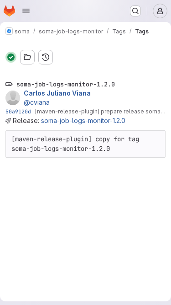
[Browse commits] (45, 57)
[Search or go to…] (135, 10)
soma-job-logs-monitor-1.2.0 (83, 120)
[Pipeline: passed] (10, 57)
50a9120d (18, 111)
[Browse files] (27, 57)
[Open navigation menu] (26, 11)
